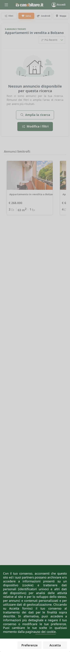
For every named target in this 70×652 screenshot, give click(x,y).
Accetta (55, 645)
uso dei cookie (45, 632)
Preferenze (29, 645)
